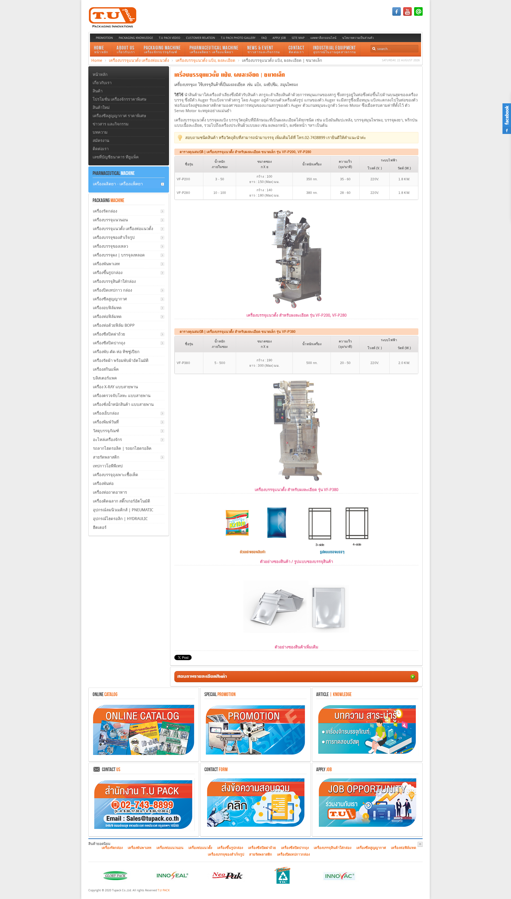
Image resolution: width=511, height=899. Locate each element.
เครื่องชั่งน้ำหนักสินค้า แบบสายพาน (123, 404)
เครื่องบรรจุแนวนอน (110, 220)
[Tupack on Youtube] (407, 15)
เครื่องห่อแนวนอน (169, 848)
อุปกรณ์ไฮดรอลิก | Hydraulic (120, 518)
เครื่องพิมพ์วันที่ (106, 422)
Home (96, 60)
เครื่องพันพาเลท (106, 263)
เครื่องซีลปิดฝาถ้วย (109, 334)
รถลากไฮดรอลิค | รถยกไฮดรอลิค (122, 448)
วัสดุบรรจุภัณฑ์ (106, 430)
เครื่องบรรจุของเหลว (110, 246)
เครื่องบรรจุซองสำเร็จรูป (114, 237)
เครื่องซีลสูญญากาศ (110, 299)
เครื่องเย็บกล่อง (106, 413)
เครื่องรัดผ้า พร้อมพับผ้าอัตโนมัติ (121, 360)
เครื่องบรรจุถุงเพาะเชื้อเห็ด (115, 474)
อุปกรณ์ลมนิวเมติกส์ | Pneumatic (123, 510)
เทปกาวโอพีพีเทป (108, 466)
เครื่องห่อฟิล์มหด (107, 316)
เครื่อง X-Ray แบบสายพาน (115, 387)
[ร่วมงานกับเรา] (367, 827)
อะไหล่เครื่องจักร (107, 439)
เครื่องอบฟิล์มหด (107, 307)
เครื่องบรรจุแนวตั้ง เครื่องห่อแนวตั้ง (139, 60)
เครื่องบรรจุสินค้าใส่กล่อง (114, 281)
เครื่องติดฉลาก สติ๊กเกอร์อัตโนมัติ (121, 501)
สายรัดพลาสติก (106, 457)
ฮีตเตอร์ (99, 527)
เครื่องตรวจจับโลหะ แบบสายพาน (121, 395)
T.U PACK (164, 890)
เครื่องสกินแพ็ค (106, 369)
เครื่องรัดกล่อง (105, 211)
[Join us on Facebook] (396, 15)
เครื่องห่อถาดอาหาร (110, 492)
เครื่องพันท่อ (103, 483)
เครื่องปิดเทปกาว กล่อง (112, 290)
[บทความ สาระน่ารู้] (367, 754)
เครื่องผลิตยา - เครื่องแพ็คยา (118, 184)
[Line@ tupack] (418, 15)
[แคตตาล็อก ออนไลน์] (144, 754)
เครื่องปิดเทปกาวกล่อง (293, 854)
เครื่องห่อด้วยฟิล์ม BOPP (114, 325)
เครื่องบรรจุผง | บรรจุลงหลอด (119, 255)
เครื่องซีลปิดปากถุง (109, 343)
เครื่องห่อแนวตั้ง (200, 848)
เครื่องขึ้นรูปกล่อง (107, 272)
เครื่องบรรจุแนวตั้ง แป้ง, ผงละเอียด (205, 60)
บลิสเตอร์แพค (105, 378)
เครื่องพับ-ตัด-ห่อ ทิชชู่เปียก (116, 351)
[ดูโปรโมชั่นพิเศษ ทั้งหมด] (255, 754)
